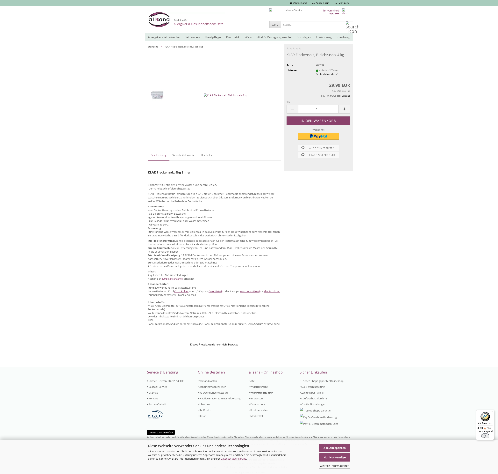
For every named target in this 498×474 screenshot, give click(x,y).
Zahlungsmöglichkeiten (212, 387)
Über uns (204, 404)
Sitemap (153, 392)
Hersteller (206, 155)
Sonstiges (304, 37)
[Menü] (491, 412)
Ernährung (324, 37)
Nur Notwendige (335, 457)
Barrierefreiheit (157, 404)
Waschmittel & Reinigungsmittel (268, 37)
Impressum (257, 398)
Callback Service (157, 387)
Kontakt (153, 398)
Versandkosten (208, 381)
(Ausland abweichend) (327, 74)
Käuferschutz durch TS (314, 398)
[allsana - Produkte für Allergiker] (205, 19)
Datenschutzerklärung (233, 458)
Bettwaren (192, 37)
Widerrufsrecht (259, 387)
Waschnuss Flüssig (250, 291)
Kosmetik (233, 37)
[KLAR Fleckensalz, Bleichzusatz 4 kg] (225, 95)
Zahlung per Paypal (312, 392)
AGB (252, 381)
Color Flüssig (216, 291)
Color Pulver (181, 291)
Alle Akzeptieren (335, 448)
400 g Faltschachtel (172, 278)
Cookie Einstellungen (313, 404)
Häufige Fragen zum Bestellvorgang (219, 398)
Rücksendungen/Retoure (213, 392)
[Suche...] (349, 24)
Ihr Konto (204, 410)
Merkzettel (343, 2)
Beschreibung (159, 155)
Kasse (202, 416)
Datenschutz (257, 404)
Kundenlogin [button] (322, 2)
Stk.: (289, 102)
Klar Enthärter (272, 291)
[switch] (485, 435)
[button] (298, 3)
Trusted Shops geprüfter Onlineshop (322, 381)
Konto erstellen (259, 410)
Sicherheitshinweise (183, 155)
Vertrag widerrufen (161, 432)
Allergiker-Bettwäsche (164, 37)
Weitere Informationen (334, 466)
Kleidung (343, 37)
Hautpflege (213, 37)
